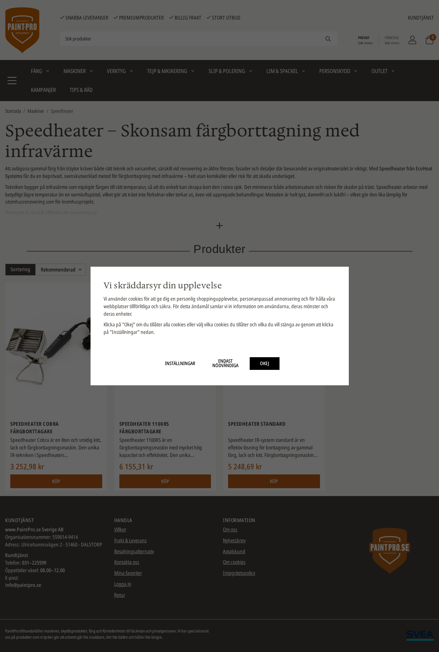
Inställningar (180, 363)
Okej (264, 363)
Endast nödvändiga (225, 363)
